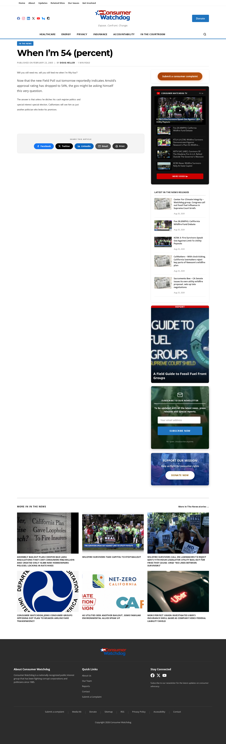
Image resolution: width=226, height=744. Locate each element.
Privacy (82, 34)
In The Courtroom (152, 34)
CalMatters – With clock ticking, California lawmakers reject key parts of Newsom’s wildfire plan (190, 261)
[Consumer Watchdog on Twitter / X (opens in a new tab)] (158, 676)
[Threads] (48, 18)
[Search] (205, 34)
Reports (86, 686)
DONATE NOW (180, 475)
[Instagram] (23, 18)
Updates (42, 2)
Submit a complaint (54, 711)
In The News (25, 43)
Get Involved (89, 2)
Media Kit (76, 711)
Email (105, 146)
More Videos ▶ (180, 176)
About (31, 2)
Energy (66, 34)
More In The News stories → (193, 506)
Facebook (46, 146)
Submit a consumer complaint (180, 76)
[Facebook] (18, 18)
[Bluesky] (43, 18)
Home (22, 2)
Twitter (66, 146)
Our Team (87, 680)
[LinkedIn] (28, 18)
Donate (93, 711)
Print (122, 146)
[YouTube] (38, 18)
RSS (122, 711)
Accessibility (159, 711)
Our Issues (73, 2)
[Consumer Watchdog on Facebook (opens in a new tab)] (153, 676)
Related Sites (58, 2)
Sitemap (109, 711)
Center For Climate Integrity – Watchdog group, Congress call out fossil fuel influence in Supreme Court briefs (189, 204)
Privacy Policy (139, 711)
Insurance (100, 34)
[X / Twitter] (33, 18)
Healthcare (47, 34)
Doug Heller (67, 62)
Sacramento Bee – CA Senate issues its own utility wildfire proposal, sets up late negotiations (188, 283)
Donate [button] (200, 18)
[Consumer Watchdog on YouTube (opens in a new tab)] (164, 676)
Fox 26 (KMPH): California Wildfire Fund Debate (187, 223)
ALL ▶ (201, 93)
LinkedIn (86, 146)
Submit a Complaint (92, 696)
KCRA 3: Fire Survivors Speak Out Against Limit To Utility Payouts (188, 240)
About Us (86, 675)
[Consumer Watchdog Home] (113, 651)
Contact (86, 691)
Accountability (124, 34)
